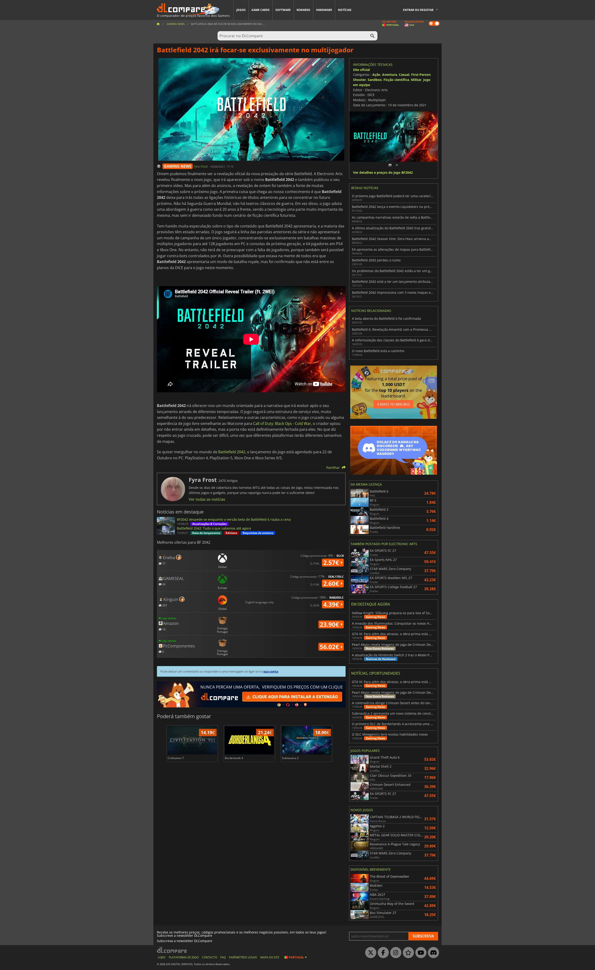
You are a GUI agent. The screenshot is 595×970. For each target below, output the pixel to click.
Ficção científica (396, 79)
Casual (404, 74)
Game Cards (260, 10)
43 (163, 584)
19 (163, 629)
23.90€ (330, 624)
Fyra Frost (201, 166)
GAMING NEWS (177, 166)
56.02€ (330, 647)
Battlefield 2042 (231, 451)
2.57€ (331, 563)
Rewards (303, 10)
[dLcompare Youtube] (420, 953)
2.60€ (331, 583)
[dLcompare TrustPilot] (407, 953)
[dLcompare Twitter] (369, 953)
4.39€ (331, 604)
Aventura (389, 74)
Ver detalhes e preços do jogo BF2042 (383, 173)
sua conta (270, 671)
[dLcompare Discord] (432, 953)
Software (283, 10)
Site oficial (361, 69)
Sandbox (375, 79)
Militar (416, 79)
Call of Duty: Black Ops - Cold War (282, 423)
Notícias (344, 10)
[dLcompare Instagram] (394, 953)
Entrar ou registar (418, 10)
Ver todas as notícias (207, 499)
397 (164, 605)
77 (163, 563)
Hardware (324, 10)
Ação (376, 74)
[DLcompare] (172, 950)
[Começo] (158, 24)
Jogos (241, 10)
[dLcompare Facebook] (382, 953)
